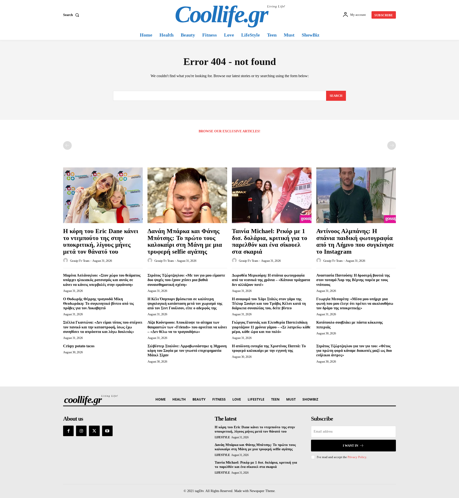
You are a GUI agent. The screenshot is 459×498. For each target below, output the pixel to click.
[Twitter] (94, 431)
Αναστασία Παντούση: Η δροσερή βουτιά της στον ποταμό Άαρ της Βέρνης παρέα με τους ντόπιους (353, 279)
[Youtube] (107, 431)
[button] (72, 15)
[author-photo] (66, 260)
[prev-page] (67, 145)
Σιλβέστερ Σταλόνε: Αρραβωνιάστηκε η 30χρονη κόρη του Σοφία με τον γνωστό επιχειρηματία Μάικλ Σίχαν (187, 350)
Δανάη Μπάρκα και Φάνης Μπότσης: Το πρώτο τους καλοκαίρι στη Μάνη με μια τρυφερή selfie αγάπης (185, 241)
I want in (350, 445)
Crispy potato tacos (78, 346)
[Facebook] (68, 431)
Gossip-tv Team (79, 260)
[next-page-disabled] (391, 145)
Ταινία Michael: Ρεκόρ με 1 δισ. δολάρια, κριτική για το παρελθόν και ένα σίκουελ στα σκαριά (269, 241)
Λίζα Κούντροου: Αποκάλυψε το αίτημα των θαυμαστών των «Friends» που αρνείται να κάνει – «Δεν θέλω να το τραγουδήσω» (187, 326)
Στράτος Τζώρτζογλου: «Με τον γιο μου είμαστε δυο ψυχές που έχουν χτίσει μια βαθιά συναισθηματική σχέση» (186, 279)
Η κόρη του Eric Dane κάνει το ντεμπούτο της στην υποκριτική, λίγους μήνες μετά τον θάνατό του (100, 241)
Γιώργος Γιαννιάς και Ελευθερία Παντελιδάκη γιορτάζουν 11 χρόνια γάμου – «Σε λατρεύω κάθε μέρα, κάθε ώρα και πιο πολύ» (271, 326)
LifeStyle (222, 437)
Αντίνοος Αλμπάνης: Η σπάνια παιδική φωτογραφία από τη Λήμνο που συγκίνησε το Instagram (355, 241)
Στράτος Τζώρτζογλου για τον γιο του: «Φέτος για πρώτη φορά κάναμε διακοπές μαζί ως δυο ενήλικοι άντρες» (354, 350)
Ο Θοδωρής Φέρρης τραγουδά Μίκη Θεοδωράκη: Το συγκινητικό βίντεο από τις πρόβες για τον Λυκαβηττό (98, 303)
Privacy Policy (357, 457)
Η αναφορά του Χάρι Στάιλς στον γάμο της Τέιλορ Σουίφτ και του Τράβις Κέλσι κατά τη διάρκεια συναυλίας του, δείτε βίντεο (269, 303)
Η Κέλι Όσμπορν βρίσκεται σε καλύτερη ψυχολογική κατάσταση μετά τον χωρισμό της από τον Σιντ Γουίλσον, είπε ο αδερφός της (185, 303)
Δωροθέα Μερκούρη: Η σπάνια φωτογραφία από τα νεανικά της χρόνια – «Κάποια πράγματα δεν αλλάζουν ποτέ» (271, 279)
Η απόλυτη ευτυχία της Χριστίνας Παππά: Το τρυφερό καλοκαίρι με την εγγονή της (269, 348)
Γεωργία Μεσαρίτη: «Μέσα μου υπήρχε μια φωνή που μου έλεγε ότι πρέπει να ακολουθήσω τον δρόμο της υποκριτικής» (354, 303)
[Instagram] (81, 431)
